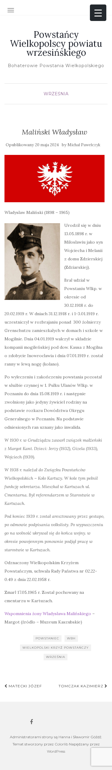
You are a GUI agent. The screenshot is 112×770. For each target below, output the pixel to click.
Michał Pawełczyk (83, 144)
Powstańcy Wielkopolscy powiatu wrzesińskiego (56, 43)
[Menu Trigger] (98, 12)
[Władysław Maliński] (32, 261)
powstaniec (47, 638)
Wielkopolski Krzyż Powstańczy (55, 648)
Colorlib (61, 744)
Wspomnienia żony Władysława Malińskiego (47, 613)
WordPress (56, 751)
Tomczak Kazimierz (82, 686)
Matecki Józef (24, 686)
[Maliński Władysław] (54, 178)
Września (56, 93)
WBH (71, 638)
